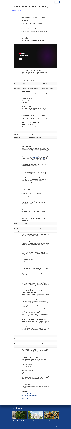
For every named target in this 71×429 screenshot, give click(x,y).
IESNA (45, 129)
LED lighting (24, 184)
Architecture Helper (36, 157)
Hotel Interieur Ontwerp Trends (27, 393)
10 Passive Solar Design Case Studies (28, 398)
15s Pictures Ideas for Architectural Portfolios (29, 395)
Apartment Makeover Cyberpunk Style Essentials (30, 396)
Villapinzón (43, 158)
